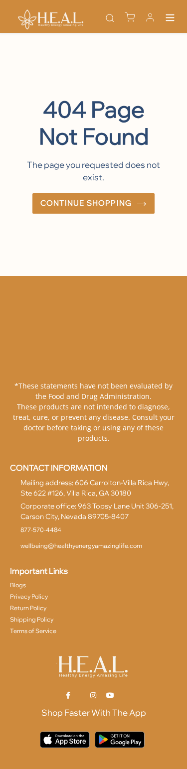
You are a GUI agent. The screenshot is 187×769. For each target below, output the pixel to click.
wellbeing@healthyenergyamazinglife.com (81, 545)
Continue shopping (86, 203)
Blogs (18, 585)
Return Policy (28, 608)
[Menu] (170, 19)
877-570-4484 (40, 529)
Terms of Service (33, 631)
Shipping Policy (31, 619)
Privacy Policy (29, 596)
